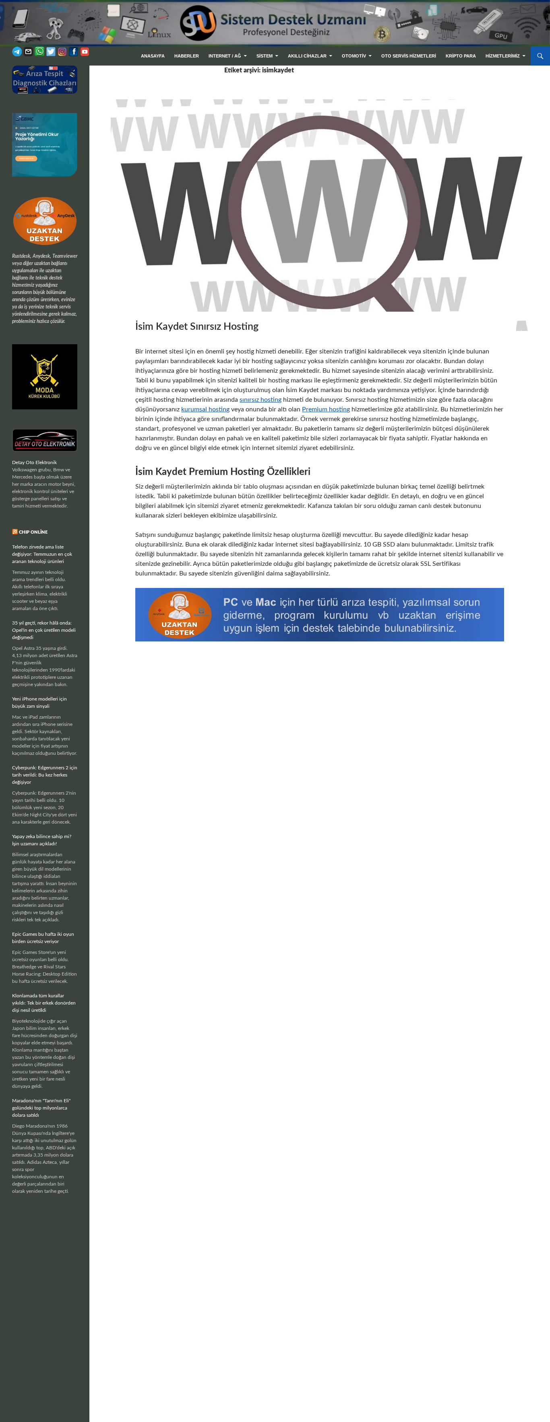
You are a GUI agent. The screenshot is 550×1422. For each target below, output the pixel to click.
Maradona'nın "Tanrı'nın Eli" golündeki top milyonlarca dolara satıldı (41, 1108)
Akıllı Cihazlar (307, 55)
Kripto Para (461, 55)
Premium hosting (326, 409)
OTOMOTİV (354, 55)
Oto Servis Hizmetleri (408, 55)
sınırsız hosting (260, 400)
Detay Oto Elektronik (34, 462)
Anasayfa (153, 55)
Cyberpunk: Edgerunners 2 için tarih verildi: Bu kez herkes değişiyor (44, 775)
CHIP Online (33, 532)
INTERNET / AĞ (225, 55)
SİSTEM (264, 55)
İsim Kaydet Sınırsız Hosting (196, 327)
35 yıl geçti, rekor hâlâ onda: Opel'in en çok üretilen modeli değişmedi (44, 630)
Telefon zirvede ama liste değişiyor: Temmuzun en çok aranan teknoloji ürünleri (42, 554)
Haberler (186, 55)
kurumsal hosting (205, 409)
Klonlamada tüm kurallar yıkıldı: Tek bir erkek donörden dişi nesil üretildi (44, 1003)
